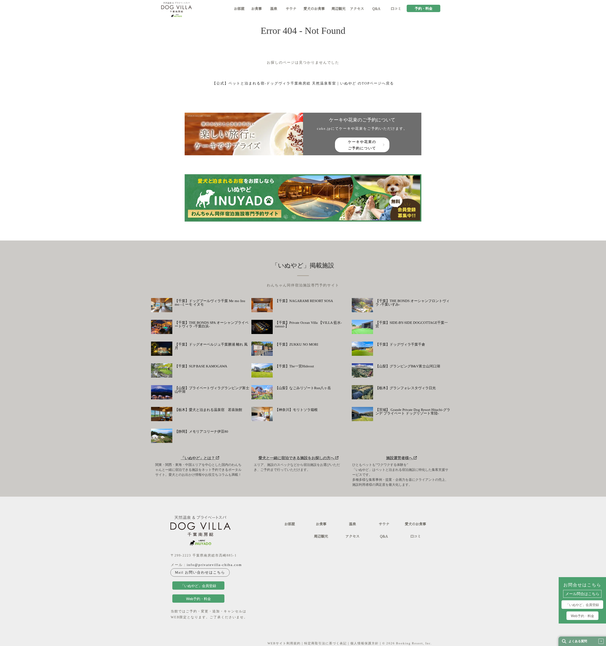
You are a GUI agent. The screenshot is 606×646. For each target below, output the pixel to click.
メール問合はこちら (582, 594)
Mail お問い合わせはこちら (200, 572)
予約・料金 (423, 9)
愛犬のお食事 (314, 9)
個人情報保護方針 (364, 643)
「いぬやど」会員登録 (582, 604)
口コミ (396, 9)
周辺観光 (338, 9)
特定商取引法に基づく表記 (325, 643)
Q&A (376, 9)
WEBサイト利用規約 (284, 643)
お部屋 (239, 9)
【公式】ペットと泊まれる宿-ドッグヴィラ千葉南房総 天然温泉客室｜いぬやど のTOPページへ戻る (303, 83)
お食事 (256, 9)
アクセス (357, 9)
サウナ (291, 9)
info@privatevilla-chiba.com (214, 565)
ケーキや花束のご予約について (362, 145)
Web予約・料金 (582, 615)
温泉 (273, 9)
